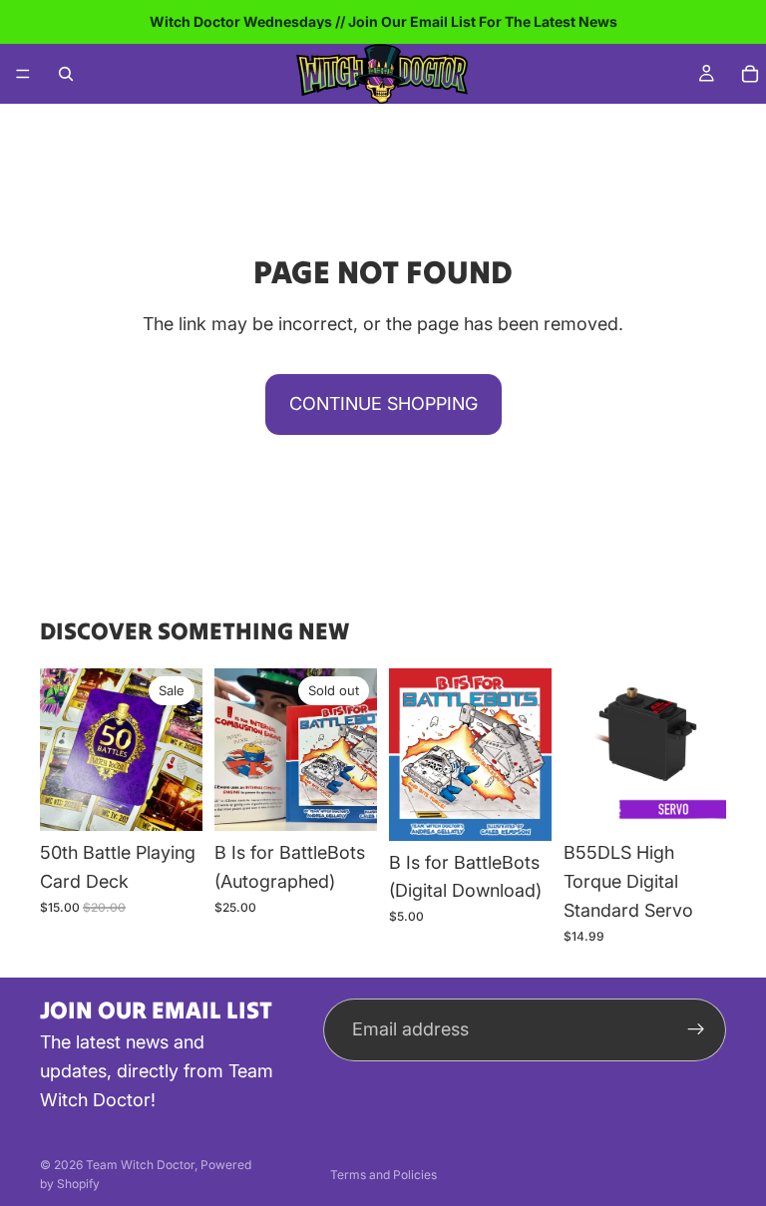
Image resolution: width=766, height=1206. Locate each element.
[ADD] (172, 801)
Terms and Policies (383, 1174)
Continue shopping (383, 403)
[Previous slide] (236, 750)
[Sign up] (696, 1029)
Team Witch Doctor (140, 1164)
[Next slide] (355, 750)
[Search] (66, 74)
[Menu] (23, 74)
